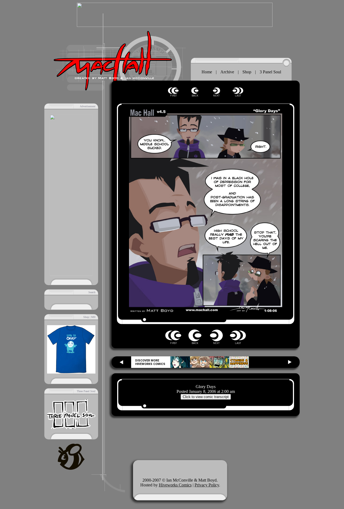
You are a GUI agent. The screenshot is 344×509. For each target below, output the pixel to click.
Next (216, 90)
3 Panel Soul (270, 72)
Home (207, 72)
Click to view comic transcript (206, 397)
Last (238, 90)
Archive (227, 72)
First (173, 90)
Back (195, 90)
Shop (246, 72)
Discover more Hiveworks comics (150, 362)
